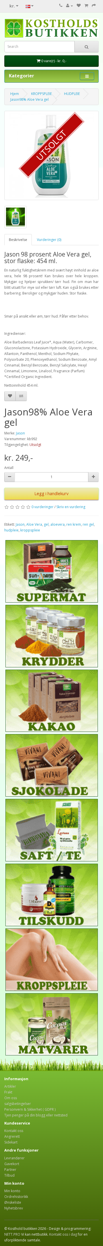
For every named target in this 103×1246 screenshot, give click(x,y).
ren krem (73, 524)
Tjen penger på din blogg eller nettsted (36, 1115)
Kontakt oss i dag (63, 1234)
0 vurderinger (42, 506)
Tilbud (9, 1175)
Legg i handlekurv (51, 493)
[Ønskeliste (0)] (79, 5)
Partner (10, 1169)
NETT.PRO (12, 1234)
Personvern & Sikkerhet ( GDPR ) (30, 1109)
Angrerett (12, 1136)
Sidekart (10, 1142)
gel (46, 524)
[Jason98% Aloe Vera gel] (51, 155)
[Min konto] (69, 5)
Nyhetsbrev (13, 1208)
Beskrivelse (18, 239)
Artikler (10, 1086)
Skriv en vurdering (70, 506)
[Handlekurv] (86, 5)
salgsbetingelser (17, 1103)
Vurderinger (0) (49, 239)
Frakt (8, 1092)
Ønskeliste (12, 1202)
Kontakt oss (13, 1130)
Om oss (10, 1097)
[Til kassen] (94, 5)
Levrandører (14, 1158)
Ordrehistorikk (16, 1196)
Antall (8, 467)
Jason (20, 433)
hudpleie (11, 530)
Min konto (12, 1190)
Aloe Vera (34, 524)
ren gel (88, 524)
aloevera (57, 524)
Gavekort (11, 1163)
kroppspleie (30, 530)
